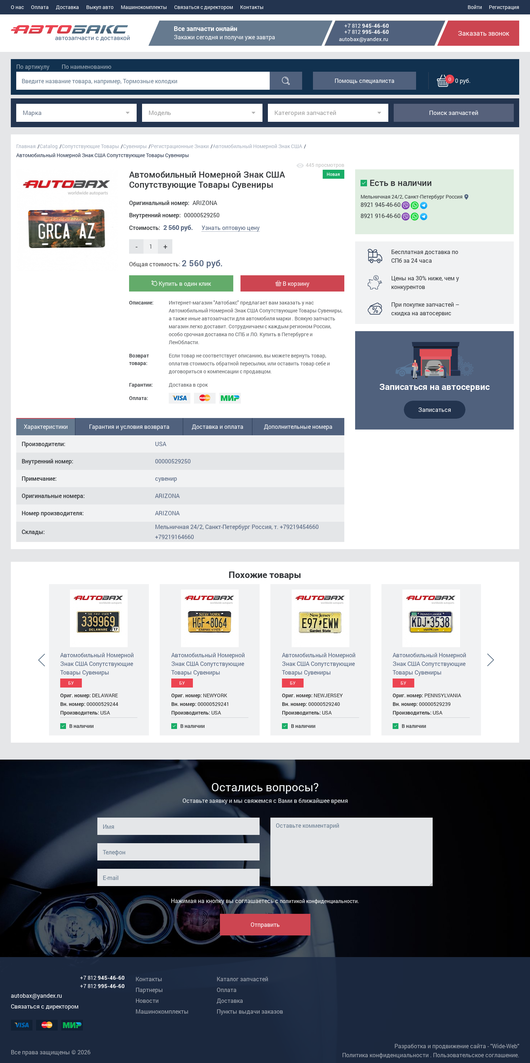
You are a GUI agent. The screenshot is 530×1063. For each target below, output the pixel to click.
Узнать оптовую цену (231, 227)
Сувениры (135, 146)
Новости (147, 1000)
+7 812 (366, 26)
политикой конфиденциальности (319, 901)
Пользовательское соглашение (475, 1055)
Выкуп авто (100, 7)
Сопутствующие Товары (90, 146)
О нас (17, 7)
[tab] (45, 426)
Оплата (40, 7)
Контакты (252, 7)
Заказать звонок (483, 33)
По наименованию (86, 66)
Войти (475, 7)
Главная (26, 146)
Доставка (67, 7)
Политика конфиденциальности (385, 1055)
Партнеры (149, 989)
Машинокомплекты (144, 7)
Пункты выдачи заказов (250, 1011)
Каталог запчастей (242, 979)
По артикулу (32, 66)
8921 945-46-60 (381, 204)
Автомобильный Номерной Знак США (257, 146)
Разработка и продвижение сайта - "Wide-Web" (456, 1046)
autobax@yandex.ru (363, 39)
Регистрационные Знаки (180, 146)
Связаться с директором (203, 7)
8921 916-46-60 (381, 215)
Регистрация (504, 7)
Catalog (49, 146)
